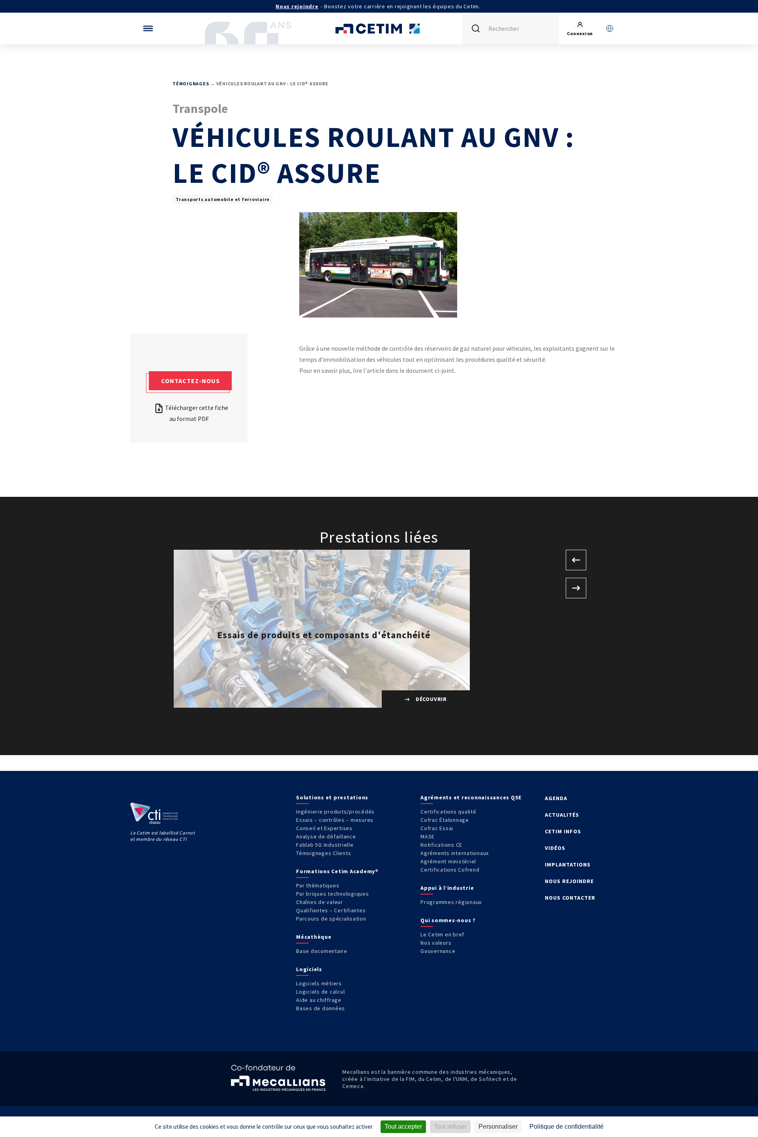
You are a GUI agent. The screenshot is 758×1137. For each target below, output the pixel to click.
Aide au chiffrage (318, 1000)
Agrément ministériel (448, 861)
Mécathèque (314, 936)
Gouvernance (437, 951)
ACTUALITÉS (562, 814)
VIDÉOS (555, 847)
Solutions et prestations (332, 797)
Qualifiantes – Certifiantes (331, 910)
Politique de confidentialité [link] (566, 1126)
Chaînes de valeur (319, 902)
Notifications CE (441, 844)
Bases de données (320, 1008)
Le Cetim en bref (442, 934)
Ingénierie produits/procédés (335, 811)
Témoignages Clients (323, 853)
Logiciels (309, 969)
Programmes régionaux (451, 902)
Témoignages (191, 83)
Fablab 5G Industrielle (325, 844)
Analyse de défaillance (326, 836)
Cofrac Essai (436, 828)
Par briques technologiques (332, 893)
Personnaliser (498, 1126)
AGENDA (556, 798)
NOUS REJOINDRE (569, 881)
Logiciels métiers (319, 983)
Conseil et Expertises (324, 828)
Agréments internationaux (454, 853)
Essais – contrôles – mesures (334, 819)
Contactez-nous (190, 381)
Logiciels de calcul (320, 991)
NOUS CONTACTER (570, 897)
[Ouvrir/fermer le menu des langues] (609, 28)
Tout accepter (403, 1126)
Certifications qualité (448, 811)
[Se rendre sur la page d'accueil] (379, 28)
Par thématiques (317, 885)
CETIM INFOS (563, 831)
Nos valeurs (435, 942)
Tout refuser (450, 1126)
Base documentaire (321, 951)
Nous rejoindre (297, 6)
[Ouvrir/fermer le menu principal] (147, 28)
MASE (427, 836)
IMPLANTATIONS (568, 864)
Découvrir (430, 699)
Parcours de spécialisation (331, 918)
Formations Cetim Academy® (337, 871)
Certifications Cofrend (450, 869)
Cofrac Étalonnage (444, 819)
